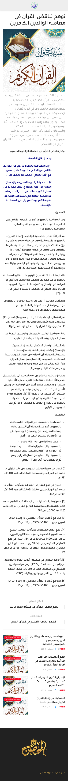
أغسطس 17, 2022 (47, 649)
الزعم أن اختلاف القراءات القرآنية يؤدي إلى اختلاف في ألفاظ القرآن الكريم (50, 661)
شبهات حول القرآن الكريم (12, 637)
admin (62, 649)
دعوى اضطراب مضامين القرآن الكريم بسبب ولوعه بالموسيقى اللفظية (47, 640)
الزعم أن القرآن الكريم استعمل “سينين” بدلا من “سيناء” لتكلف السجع (48, 681)
